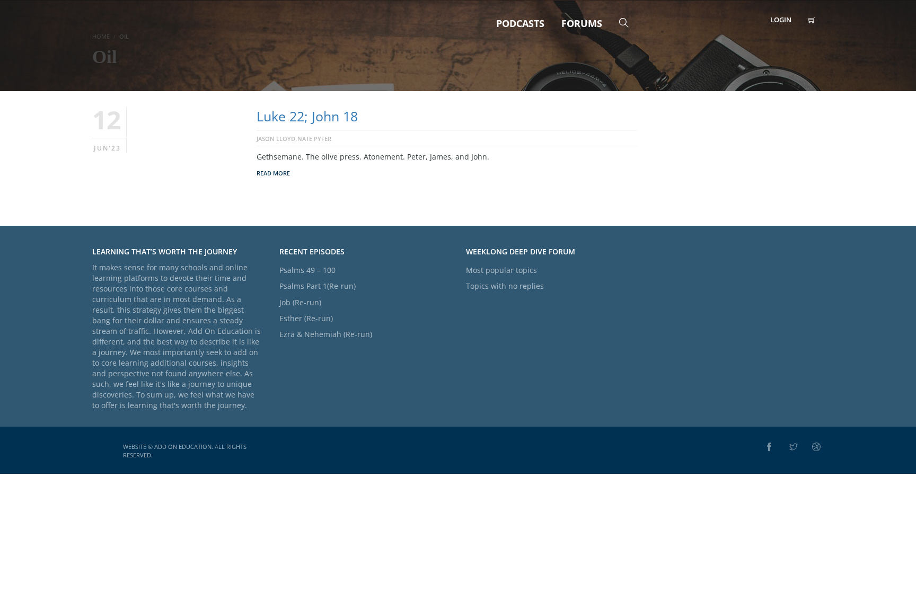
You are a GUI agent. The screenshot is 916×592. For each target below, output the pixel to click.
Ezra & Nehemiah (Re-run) (325, 334)
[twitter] (793, 447)
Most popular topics (501, 270)
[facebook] (769, 447)
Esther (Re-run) (306, 318)
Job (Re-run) (300, 302)
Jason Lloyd (276, 139)
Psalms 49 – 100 (307, 270)
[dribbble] (816, 447)
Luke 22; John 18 (307, 116)
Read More (273, 173)
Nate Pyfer (314, 139)
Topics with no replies (505, 286)
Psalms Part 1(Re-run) (317, 286)
